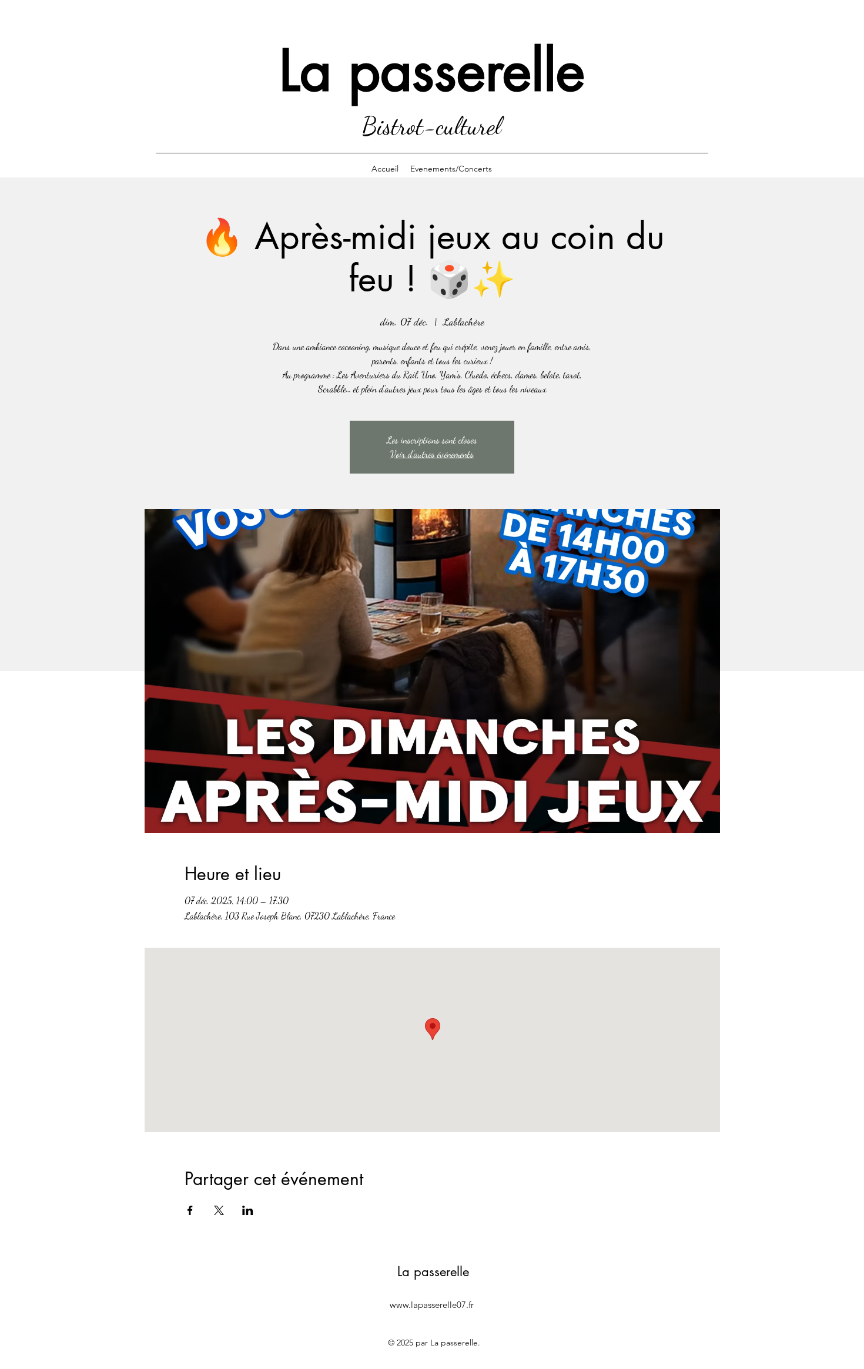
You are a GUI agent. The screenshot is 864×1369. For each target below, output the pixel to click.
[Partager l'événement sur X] (219, 1210)
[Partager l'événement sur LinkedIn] (247, 1210)
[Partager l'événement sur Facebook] (190, 1210)
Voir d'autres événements (432, 453)
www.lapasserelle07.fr (432, 1304)
